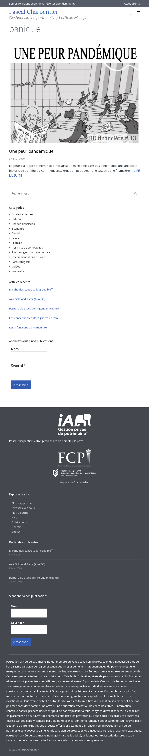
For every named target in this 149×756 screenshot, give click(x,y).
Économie (18, 228)
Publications (19, 522)
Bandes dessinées (23, 224)
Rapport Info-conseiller (74, 482)
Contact (16, 527)
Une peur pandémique (31, 151)
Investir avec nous (23, 508)
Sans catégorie (21, 261)
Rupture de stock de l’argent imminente (34, 308)
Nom (15, 349)
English (16, 233)
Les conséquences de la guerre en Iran (33, 318)
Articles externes (22, 214)
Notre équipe (20, 512)
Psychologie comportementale (31, 252)
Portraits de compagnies (27, 247)
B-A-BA (16, 219)
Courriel (18, 365)
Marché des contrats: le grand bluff (31, 289)
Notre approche (22, 503)
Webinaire (18, 271)
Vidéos (16, 266)
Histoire (17, 243)
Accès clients (132, 3)
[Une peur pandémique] (74, 93)
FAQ (14, 517)
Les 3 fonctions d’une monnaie (28, 327)
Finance (16, 238)
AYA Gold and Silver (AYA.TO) (27, 299)
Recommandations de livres (29, 257)
